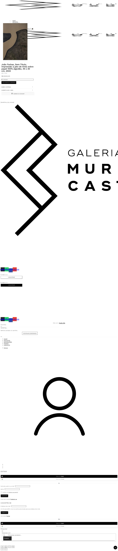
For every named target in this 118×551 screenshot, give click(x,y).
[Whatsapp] (4, 466)
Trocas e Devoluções (7, 250)
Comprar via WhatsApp (18, 93)
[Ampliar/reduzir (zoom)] (13, 547)
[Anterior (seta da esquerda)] (2, 549)
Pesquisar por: (6, 533)
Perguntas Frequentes (8, 252)
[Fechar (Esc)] (2, 547)
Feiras (6, 343)
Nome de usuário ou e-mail (8, 486)
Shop (5, 339)
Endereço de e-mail (6, 506)
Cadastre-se (14, 499)
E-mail (3, 274)
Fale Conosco (5, 239)
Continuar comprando (30, 333)
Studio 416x (62, 323)
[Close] (1, 326)
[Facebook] (4, 468)
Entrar (8, 516)
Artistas (7, 340)
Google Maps (5, 242)
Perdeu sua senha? (13, 492)
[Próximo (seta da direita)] (5, 549)
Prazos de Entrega (6, 247)
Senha (3, 489)
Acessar (4, 495)
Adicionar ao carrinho (8, 82)
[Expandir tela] (9, 547)
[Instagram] (4, 464)
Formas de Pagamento (7, 248)
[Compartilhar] (5, 547)
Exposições (8, 342)
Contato (7, 345)
